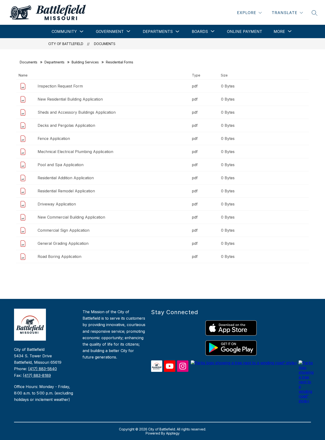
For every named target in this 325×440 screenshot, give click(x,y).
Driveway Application (57, 204)
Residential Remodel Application (66, 191)
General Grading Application (63, 243)
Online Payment (244, 31)
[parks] (244, 362)
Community (64, 31)
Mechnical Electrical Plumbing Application (75, 151)
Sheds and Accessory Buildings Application (77, 112)
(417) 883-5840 (42, 368)
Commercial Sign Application (63, 230)
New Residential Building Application (70, 99)
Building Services (85, 62)
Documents (104, 44)
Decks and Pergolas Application (66, 125)
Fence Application (54, 138)
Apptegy (173, 433)
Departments (158, 31)
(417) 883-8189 (37, 375)
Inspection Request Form (60, 86)
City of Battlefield (65, 44)
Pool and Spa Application (61, 164)
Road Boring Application (59, 256)
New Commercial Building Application (71, 217)
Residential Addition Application (66, 177)
